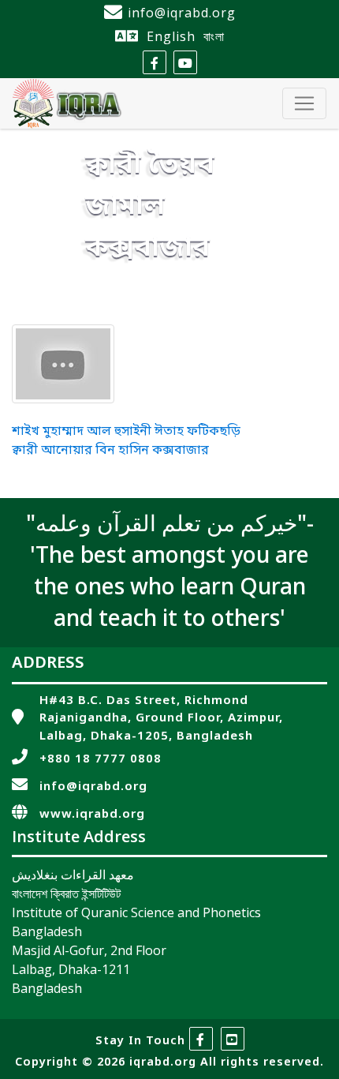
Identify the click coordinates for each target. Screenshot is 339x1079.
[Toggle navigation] (304, 103)
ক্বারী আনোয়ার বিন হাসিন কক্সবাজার (110, 450)
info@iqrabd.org (182, 12)
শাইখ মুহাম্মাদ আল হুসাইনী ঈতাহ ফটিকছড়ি (126, 431)
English (171, 36)
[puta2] (63, 363)
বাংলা (214, 36)
